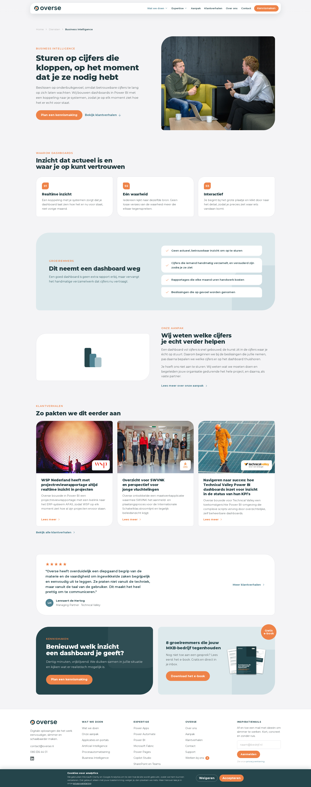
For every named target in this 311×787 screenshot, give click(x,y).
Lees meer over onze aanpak (182, 385)
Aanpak (196, 8)
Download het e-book (188, 676)
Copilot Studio (142, 757)
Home (40, 29)
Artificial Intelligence (94, 746)
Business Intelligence (95, 757)
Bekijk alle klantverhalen (53, 532)
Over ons (232, 8)
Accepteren (231, 778)
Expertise (178, 8)
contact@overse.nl (42, 746)
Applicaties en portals (95, 740)
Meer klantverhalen (247, 584)
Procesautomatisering (96, 752)
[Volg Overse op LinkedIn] (32, 758)
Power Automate (145, 734)
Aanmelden (248, 754)
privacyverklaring (255, 761)
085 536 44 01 (39, 752)
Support (190, 752)
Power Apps (141, 728)
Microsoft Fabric (144, 746)
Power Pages (142, 752)
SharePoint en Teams (147, 764)
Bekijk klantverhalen (101, 115)
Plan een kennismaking (59, 115)
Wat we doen (155, 8)
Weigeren (207, 778)
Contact (246, 8)
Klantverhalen (213, 8)
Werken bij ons (196, 757)
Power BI (139, 740)
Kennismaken (266, 8)
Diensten (54, 29)
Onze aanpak (90, 734)
